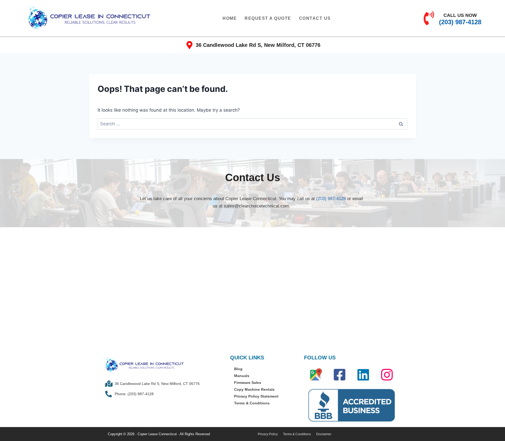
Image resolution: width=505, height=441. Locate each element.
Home (230, 18)
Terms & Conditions (252, 403)
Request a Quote (268, 18)
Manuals (241, 376)
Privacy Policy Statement (256, 396)
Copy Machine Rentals (254, 389)
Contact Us (315, 18)
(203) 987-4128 (331, 198)
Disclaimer (323, 434)
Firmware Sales (247, 382)
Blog (238, 369)
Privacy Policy (268, 434)
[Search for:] (252, 123)
